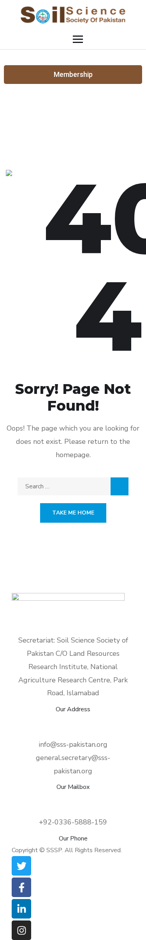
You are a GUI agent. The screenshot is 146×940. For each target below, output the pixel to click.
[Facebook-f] (21, 887)
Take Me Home (73, 512)
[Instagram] (21, 930)
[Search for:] (73, 486)
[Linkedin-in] (21, 909)
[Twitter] (21, 866)
